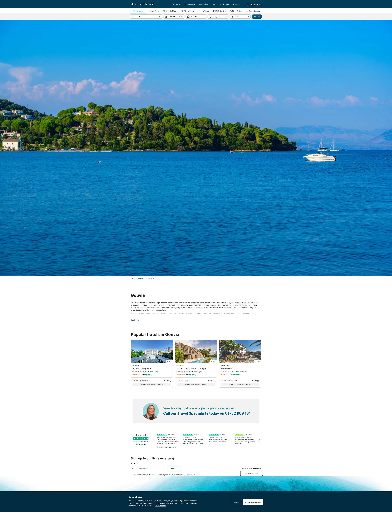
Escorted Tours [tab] (172, 11)
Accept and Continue (253, 502)
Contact (236, 4)
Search (257, 17)
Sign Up (174, 468)
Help (214, 4)
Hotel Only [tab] (155, 11)
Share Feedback (251, 473)
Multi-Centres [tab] (220, 11)
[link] (152, 364)
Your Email (134, 464)
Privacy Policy (171, 475)
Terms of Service (184, 475)
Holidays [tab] (139, 11)
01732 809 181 (238, 413)
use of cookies (160, 506)
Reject (236, 502)
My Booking (224, 4)
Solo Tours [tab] (204, 11)
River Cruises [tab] (237, 11)
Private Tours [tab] (189, 11)
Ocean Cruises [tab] (254, 11)
